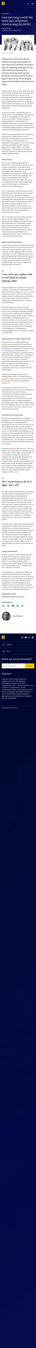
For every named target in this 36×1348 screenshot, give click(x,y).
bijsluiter (17, 396)
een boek (25, 294)
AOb (12, 596)
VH (23, 596)
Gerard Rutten (18, 616)
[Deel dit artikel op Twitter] (8, 605)
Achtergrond (6, 596)
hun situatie (30, 292)
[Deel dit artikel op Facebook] (13, 605)
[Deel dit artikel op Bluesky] (3, 605)
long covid (18, 596)
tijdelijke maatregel (8, 344)
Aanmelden (29, 665)
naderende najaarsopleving (11, 379)
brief (7, 433)
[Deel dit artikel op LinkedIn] (17, 605)
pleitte (14, 448)
